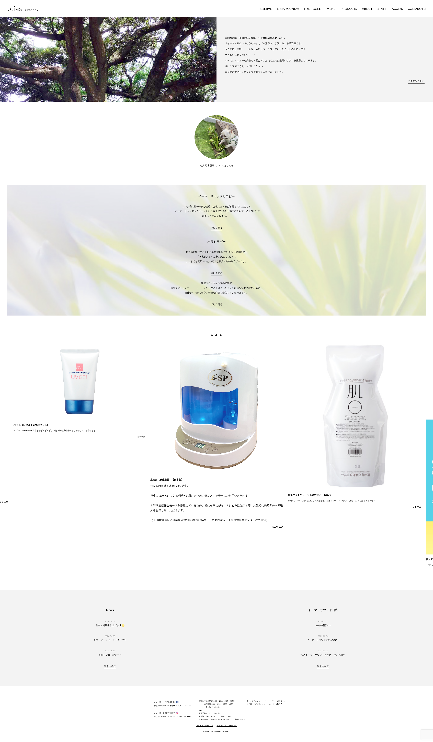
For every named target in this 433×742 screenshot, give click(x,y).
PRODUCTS (349, 9)
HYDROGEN (312, 9)
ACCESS (397, 9)
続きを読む (110, 666)
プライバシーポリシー (204, 726)
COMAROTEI (417, 9)
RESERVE (265, 9)
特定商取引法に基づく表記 (227, 726)
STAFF (382, 9)
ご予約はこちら (416, 80)
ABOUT (367, 9)
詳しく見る (216, 227)
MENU (331, 9)
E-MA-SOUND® (288, 9)
